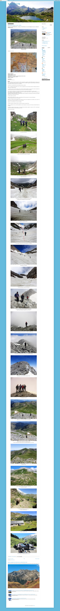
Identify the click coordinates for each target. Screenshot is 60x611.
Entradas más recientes (10, 558)
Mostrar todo (45, 76)
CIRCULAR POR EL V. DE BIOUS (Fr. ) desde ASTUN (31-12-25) (19, 598)
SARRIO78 (14, 4)
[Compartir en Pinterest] (21, 556)
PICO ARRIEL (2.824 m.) (45, 43)
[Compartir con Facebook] (20, 556)
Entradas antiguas (37, 558)
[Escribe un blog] (19, 556)
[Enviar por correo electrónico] (18, 556)
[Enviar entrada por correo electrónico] (17, 556)
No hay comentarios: (14, 556)
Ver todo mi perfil (48, 35)
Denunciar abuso (44, 45)
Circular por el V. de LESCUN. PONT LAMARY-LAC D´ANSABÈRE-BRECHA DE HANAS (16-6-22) (23, 590)
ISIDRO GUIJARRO (49, 32)
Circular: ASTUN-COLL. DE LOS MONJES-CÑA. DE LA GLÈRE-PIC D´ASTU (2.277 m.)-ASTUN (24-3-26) (23, 594)
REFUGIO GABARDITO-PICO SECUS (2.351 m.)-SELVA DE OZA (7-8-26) (17, 562)
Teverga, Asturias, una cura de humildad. (44, 66)
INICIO (43, 29)
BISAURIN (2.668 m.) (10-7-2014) (14, 25)
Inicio (24, 558)
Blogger (34, 605)
